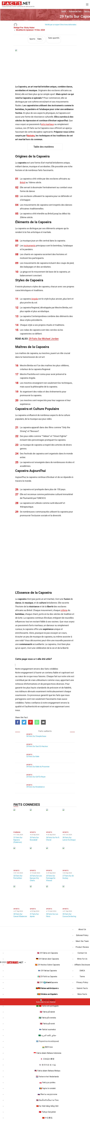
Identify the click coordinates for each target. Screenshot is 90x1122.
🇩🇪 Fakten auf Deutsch (47, 988)
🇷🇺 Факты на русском (47, 1094)
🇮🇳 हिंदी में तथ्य (47, 1047)
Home (63, 11)
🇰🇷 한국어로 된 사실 (47, 1065)
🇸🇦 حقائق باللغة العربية (47, 1035)
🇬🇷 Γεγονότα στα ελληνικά (47, 1041)
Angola (34, 299)
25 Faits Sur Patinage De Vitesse (50, 878)
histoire (31, 135)
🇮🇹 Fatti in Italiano (47, 1000)
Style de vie (75, 11)
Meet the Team (82, 941)
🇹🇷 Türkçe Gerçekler (47, 1112)
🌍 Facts (47, 982)
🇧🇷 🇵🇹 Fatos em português (47, 1006)
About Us (82, 929)
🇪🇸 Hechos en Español (47, 994)
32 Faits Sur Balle (32, 756)
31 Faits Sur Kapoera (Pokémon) (17, 840)
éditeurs (23, 691)
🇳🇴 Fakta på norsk (47, 1023)
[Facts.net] (16, 3)
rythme (64, 610)
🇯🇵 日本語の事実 (47, 1059)
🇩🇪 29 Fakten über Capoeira (47, 959)
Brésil (22, 182)
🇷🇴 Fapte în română (47, 1088)
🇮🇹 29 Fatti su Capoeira (47, 976)
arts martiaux (47, 124)
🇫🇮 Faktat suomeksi (47, 1029)
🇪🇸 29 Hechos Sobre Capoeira (47, 965)
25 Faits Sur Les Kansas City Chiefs (36, 878)
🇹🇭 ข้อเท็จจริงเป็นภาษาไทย (47, 1100)
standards (42, 687)
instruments (30, 245)
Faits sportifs (53, 38)
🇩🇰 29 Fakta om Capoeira (47, 953)
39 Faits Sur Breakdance (35, 787)
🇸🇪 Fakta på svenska (47, 1018)
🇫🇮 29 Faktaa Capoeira (47, 971)
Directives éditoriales (68, 25)
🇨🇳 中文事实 (47, 1118)
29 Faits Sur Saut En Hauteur (37, 746)
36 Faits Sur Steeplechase (36, 736)
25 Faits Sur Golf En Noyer (36, 777)
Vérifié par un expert (52, 25)
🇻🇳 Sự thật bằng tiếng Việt (47, 1106)
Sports (35, 39)
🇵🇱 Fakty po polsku (47, 1082)
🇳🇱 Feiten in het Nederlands (47, 1076)
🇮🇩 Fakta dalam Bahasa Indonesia (47, 1053)
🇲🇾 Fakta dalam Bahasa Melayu (47, 1071)
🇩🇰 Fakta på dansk (47, 1012)
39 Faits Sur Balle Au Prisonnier (38, 767)
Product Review (82, 947)
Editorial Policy (82, 935)
